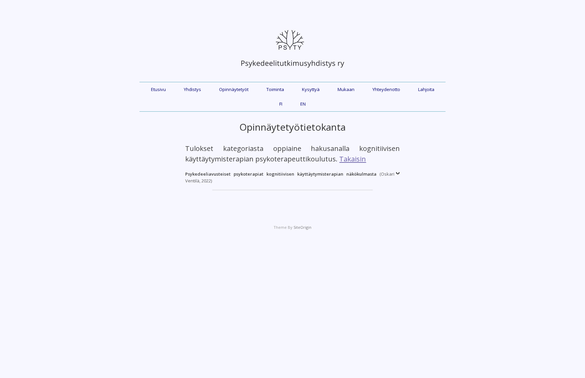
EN (303, 104)
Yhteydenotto (386, 89)
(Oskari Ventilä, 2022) (289, 177)
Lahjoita (426, 89)
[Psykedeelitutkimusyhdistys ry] (292, 71)
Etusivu (158, 89)
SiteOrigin (302, 227)
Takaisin (352, 158)
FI (280, 104)
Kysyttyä (311, 89)
